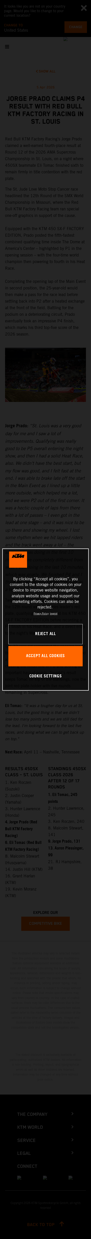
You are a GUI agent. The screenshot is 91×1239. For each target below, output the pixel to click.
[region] (45, 619)
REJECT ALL (45, 634)
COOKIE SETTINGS (45, 676)
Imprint (53, 613)
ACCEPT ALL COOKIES (45, 656)
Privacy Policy (41, 613)
